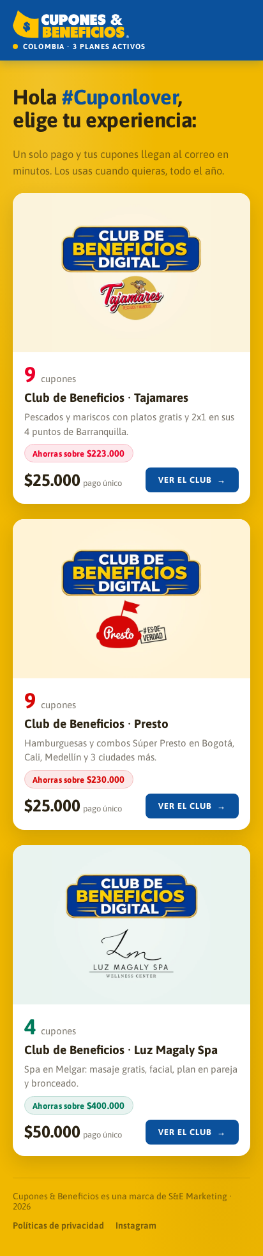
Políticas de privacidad (58, 1225)
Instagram (136, 1225)
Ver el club (192, 480)
